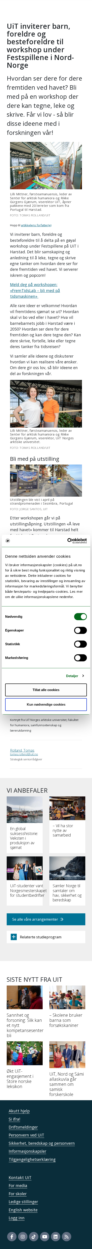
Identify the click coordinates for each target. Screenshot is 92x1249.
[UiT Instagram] (22, 1236)
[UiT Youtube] (44, 1236)
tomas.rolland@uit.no (24, 754)
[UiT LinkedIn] (55, 1236)
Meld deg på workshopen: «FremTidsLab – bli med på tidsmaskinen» (35, 290)
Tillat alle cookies (46, 690)
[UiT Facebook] (12, 1236)
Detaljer (72, 676)
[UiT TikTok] (33, 1236)
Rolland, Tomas (22, 750)
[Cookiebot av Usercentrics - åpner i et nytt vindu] (67, 541)
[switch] (80, 630)
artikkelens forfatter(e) (36, 225)
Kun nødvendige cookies (46, 704)
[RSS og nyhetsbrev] (66, 1236)
